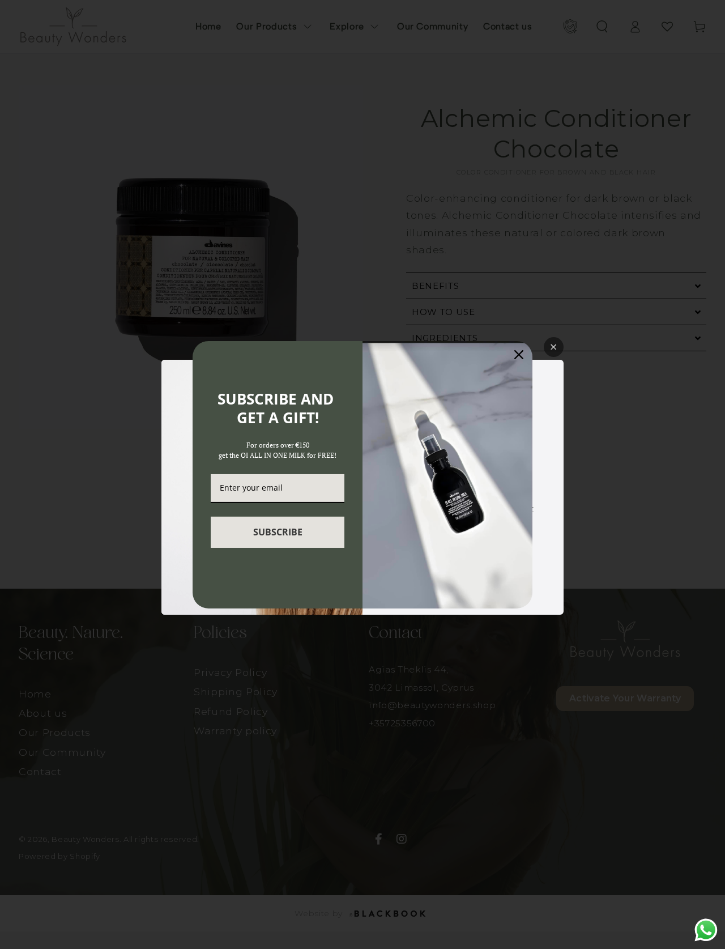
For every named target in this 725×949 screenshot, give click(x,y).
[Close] (518, 354)
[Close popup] (554, 347)
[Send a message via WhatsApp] (706, 930)
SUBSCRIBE (277, 532)
